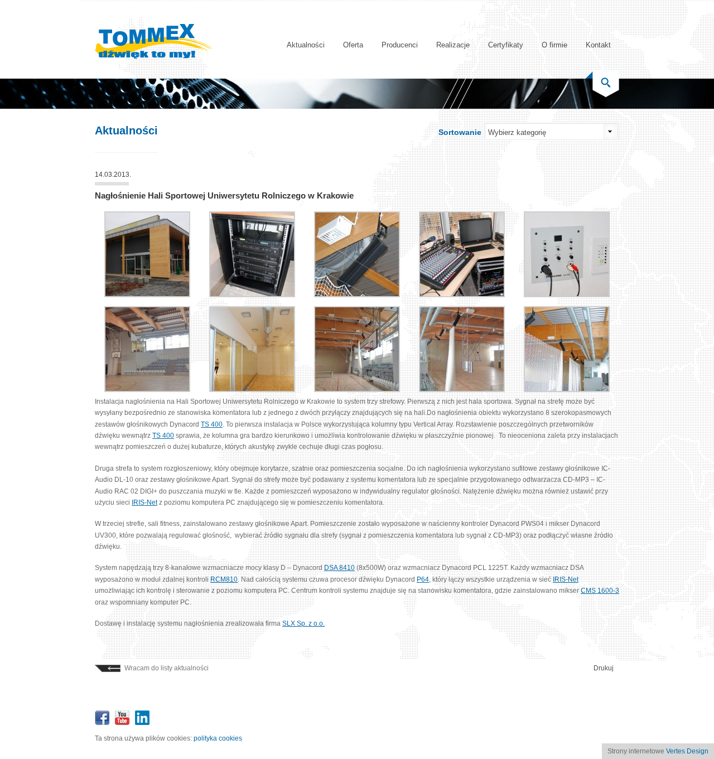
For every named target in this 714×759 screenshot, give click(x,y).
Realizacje (453, 45)
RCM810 (224, 579)
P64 (423, 579)
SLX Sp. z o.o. (303, 623)
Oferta (353, 45)
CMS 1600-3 (600, 590)
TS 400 (212, 424)
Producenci (400, 45)
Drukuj (604, 668)
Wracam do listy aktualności (166, 668)
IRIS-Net (144, 502)
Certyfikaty (505, 45)
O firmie (554, 45)
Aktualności (306, 45)
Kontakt (598, 45)
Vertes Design (687, 751)
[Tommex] (154, 57)
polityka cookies (218, 738)
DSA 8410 (339, 568)
